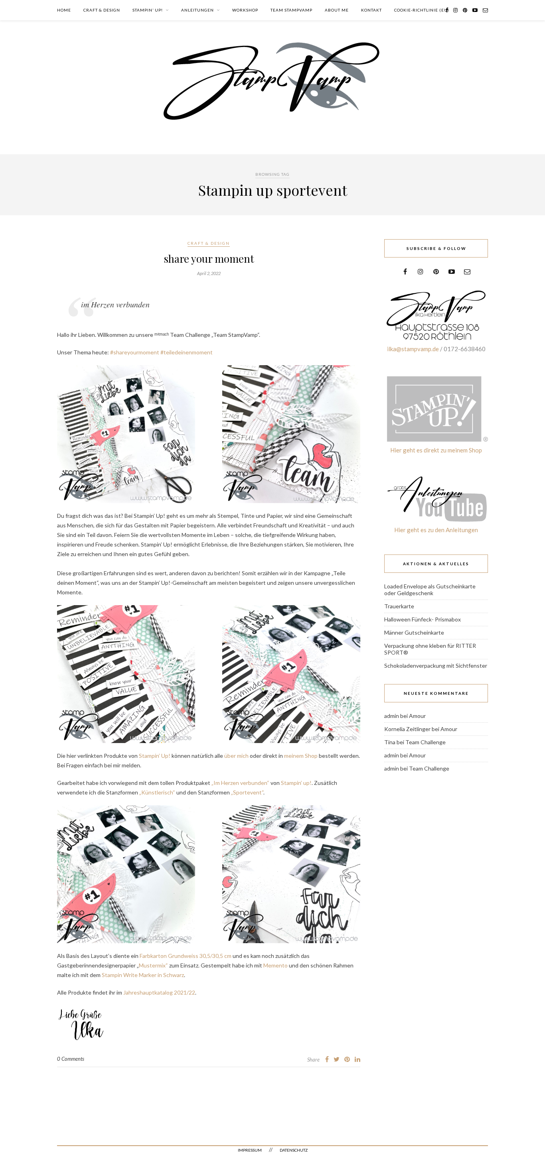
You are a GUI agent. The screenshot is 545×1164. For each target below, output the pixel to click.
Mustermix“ (153, 965)
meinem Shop (301, 755)
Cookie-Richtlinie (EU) (421, 10)
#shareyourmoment (134, 352)
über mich (236, 755)
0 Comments (70, 1059)
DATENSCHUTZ (294, 1150)
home (64, 10)
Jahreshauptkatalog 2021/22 (159, 992)
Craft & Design (101, 10)
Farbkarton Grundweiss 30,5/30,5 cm (185, 955)
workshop (245, 10)
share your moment (209, 258)
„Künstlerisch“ (156, 792)
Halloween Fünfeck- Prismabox (422, 619)
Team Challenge (425, 742)
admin (391, 715)
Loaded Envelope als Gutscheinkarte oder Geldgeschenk (430, 589)
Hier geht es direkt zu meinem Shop (436, 450)
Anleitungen (197, 10)
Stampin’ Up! (147, 10)
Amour (417, 715)
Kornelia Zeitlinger (407, 729)
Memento (275, 965)
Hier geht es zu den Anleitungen (436, 529)
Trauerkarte (399, 606)
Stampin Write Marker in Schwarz (143, 974)
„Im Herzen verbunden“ (240, 782)
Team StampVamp (291, 10)
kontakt (371, 10)
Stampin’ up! (296, 782)
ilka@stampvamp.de (413, 348)
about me (337, 10)
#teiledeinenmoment (186, 352)
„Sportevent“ (247, 792)
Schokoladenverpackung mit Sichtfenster (435, 665)
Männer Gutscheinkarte (414, 632)
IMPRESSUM (250, 1150)
